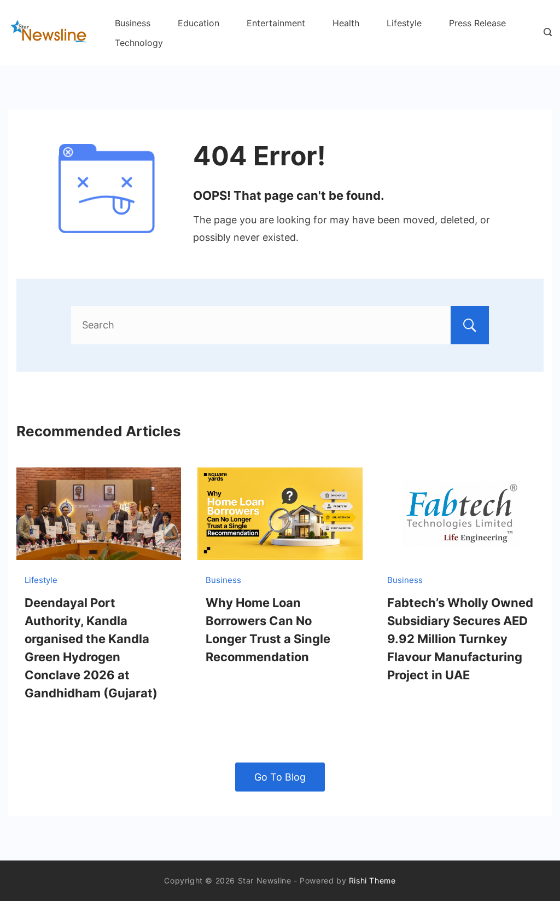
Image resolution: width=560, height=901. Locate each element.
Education (198, 23)
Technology (139, 42)
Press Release (477, 23)
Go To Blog (280, 777)
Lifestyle (404, 23)
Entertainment (276, 23)
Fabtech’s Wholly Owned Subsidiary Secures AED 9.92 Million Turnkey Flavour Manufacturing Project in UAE (460, 639)
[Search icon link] (545, 33)
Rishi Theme (372, 880)
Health (345, 23)
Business (132, 23)
